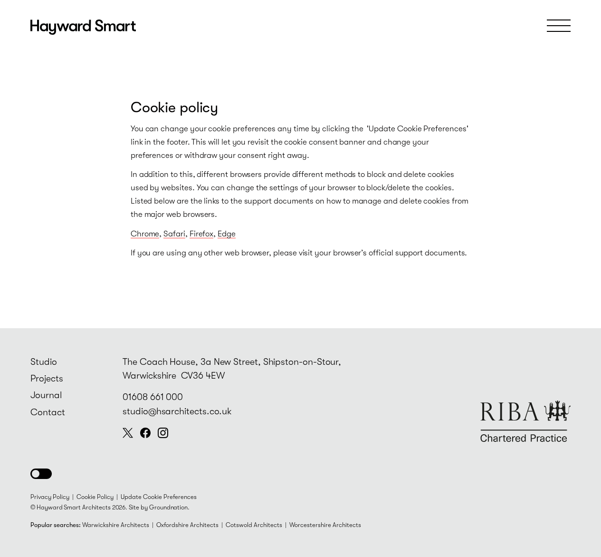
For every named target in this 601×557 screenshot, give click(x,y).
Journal (46, 395)
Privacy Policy (49, 496)
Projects (46, 378)
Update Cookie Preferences (159, 496)
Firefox (202, 233)
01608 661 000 (153, 396)
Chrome (145, 233)
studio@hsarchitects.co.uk (177, 411)
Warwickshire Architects (115, 524)
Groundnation (168, 507)
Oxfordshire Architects (187, 524)
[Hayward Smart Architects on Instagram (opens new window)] (163, 433)
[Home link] (83, 26)
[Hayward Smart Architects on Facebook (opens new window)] (145, 433)
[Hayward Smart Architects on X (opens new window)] (128, 433)
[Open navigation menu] (559, 26)
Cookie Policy (95, 496)
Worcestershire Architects (325, 524)
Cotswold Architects (254, 524)
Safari (174, 233)
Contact (47, 412)
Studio (43, 361)
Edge (227, 233)
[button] (41, 474)
